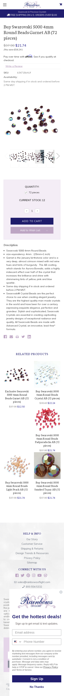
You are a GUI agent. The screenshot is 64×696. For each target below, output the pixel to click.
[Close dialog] (61, 592)
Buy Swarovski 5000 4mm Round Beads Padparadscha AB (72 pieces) (47, 440)
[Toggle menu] (4, 4)
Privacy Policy (32, 558)
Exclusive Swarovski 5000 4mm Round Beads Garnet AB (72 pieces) (17, 396)
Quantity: (32, 186)
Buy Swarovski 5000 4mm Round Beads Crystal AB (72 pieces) (47, 394)
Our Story (32, 539)
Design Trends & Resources (32, 553)
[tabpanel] (14, 158)
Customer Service (32, 543)
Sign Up (36, 679)
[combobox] (17, 642)
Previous (6, 156)
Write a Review (14, 66)
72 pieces (34, 192)
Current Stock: (32, 200)
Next (57, 156)
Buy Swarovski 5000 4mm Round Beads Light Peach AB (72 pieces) (17, 488)
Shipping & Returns (32, 548)
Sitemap (32, 562)
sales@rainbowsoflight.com (34, 582)
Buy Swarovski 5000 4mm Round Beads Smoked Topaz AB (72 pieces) (47, 488)
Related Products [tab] (32, 353)
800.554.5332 (34, 586)
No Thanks (37, 686)
